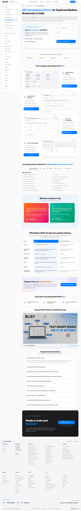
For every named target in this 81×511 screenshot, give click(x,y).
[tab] (33, 168)
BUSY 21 (16, 492)
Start (4, 446)
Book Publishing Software (32, 449)
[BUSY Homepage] (10, 2)
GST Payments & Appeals (49, 484)
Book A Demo (66, 41)
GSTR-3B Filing (48, 480)
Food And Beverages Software (33, 458)
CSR (32, 508)
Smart (4, 448)
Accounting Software (7, 441)
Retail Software (48, 458)
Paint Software (48, 451)
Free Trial (72, 1)
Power (4, 449)
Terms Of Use (45, 508)
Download (17, 475)
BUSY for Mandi (18, 449)
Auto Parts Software (31, 448)
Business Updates (31, 487)
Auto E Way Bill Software (67, 451)
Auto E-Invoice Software (67, 453)
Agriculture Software (31, 446)
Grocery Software (48, 448)
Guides (29, 472)
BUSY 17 (16, 489)
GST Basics (47, 475)
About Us (4, 475)
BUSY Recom (17, 447)
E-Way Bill (64, 480)
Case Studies (17, 480)
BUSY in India (5, 478)
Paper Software (48, 453)
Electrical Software (31, 455)
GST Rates (64, 475)
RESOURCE (56, 1)
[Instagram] (77, 508)
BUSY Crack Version (58, 508)
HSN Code (64, 484)
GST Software (65, 448)
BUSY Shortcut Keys (31, 484)
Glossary (29, 478)
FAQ (16, 487)
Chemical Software (31, 451)
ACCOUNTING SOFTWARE (33, 1)
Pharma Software (48, 455)
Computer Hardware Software (33, 453)
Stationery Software (48, 460)
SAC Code (64, 485)
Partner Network (5, 482)
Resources (17, 472)
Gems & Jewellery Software (50, 446)
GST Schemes (47, 482)
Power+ (4, 451)
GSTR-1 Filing (47, 478)
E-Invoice (64, 478)
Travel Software (48, 462)
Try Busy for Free (69, 86)
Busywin (29, 485)
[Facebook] (75, 508)
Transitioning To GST (49, 489)
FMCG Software (31, 460)
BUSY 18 (16, 491)
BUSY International (6, 480)
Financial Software (66, 449)
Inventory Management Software (68, 458)
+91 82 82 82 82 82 (10, 502)
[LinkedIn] (71, 508)
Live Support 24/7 (7, 499)
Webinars (17, 482)
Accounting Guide (31, 475)
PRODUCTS (41, 1)
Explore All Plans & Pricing (68, 284)
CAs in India (30, 480)
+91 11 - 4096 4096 (24, 502)
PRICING (47, 1)
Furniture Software (31, 462)
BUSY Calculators (18, 485)
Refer (3, 484)
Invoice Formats (18, 484)
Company (4, 472)
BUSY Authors (30, 482)
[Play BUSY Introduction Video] (50, 328)
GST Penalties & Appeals (49, 487)
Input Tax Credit (65, 482)
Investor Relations (38, 508)
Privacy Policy (50, 508)
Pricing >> (17, 453)
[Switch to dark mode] (77, 2)
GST (51, 1)
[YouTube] (73, 508)
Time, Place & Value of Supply (50, 485)
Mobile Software (48, 449)
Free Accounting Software (19, 478)
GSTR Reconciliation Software (68, 455)
